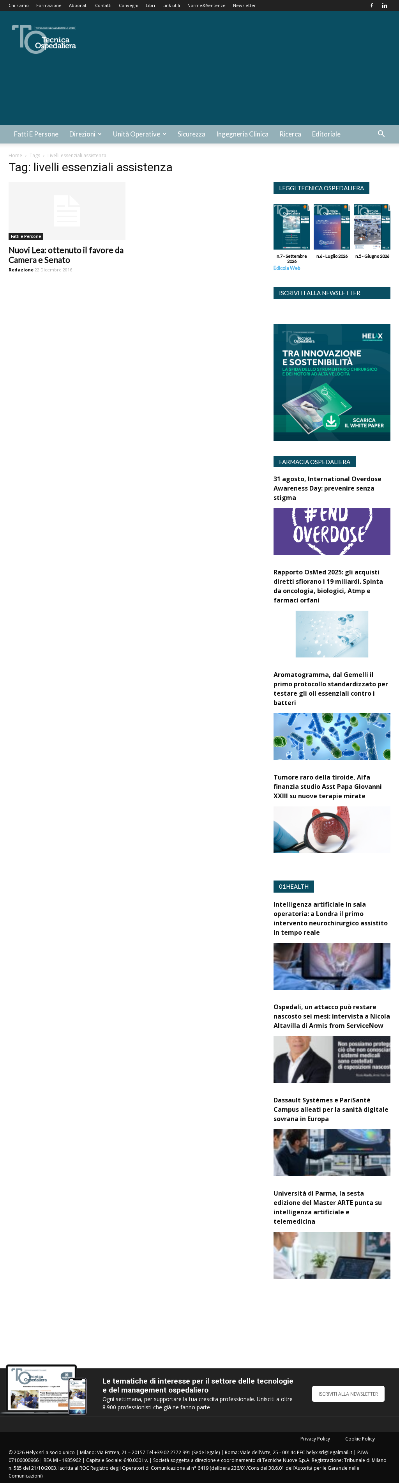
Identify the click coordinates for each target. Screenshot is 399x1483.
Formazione (49, 5)
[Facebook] (372, 5)
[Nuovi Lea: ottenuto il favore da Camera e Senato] (67, 211)
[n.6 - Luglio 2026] (332, 228)
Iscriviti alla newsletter (319, 292)
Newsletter (244, 5)
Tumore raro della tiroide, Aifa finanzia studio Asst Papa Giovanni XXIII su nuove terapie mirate (328, 786)
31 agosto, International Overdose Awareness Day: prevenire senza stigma (327, 488)
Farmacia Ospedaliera (314, 461)
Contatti (103, 5)
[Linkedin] (384, 5)
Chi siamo (19, 5)
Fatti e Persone (36, 134)
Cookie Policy (360, 1438)
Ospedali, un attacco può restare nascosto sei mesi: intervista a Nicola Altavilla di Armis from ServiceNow (332, 1016)
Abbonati (78, 5)
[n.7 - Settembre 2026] (292, 228)
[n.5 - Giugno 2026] (372, 228)
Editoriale (326, 134)
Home (15, 155)
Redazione (21, 270)
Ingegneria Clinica (242, 134)
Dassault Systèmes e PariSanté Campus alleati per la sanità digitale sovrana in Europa (331, 1109)
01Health (294, 886)
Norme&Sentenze (206, 5)
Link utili (171, 5)
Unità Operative (136, 134)
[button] (381, 134)
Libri (150, 5)
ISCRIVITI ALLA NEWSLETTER (348, 1394)
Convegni (128, 5)
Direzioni (82, 134)
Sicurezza (191, 134)
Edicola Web (287, 268)
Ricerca (290, 134)
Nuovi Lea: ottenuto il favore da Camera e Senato (66, 254)
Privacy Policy (315, 1438)
